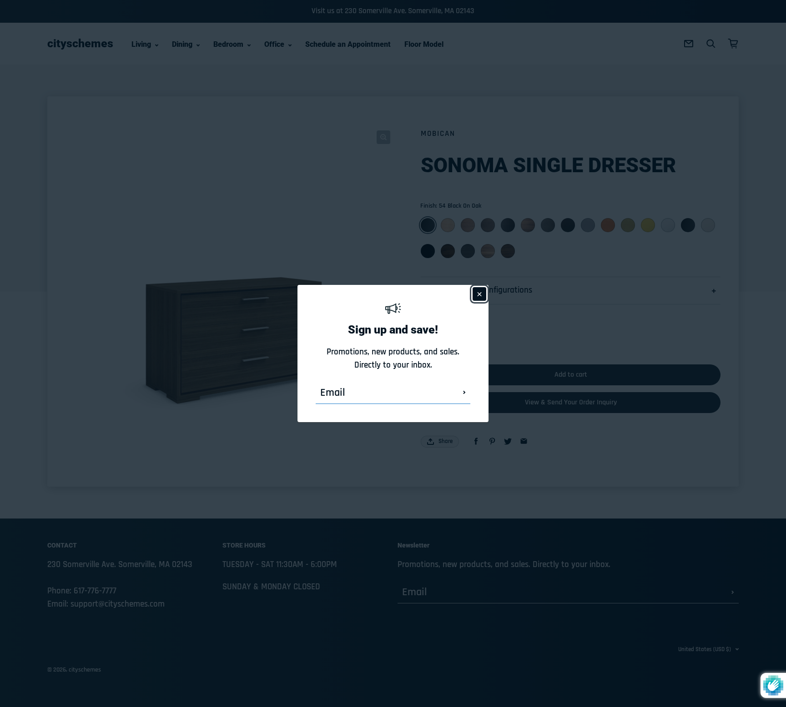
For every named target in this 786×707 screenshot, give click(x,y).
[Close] (479, 294)
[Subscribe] (464, 392)
